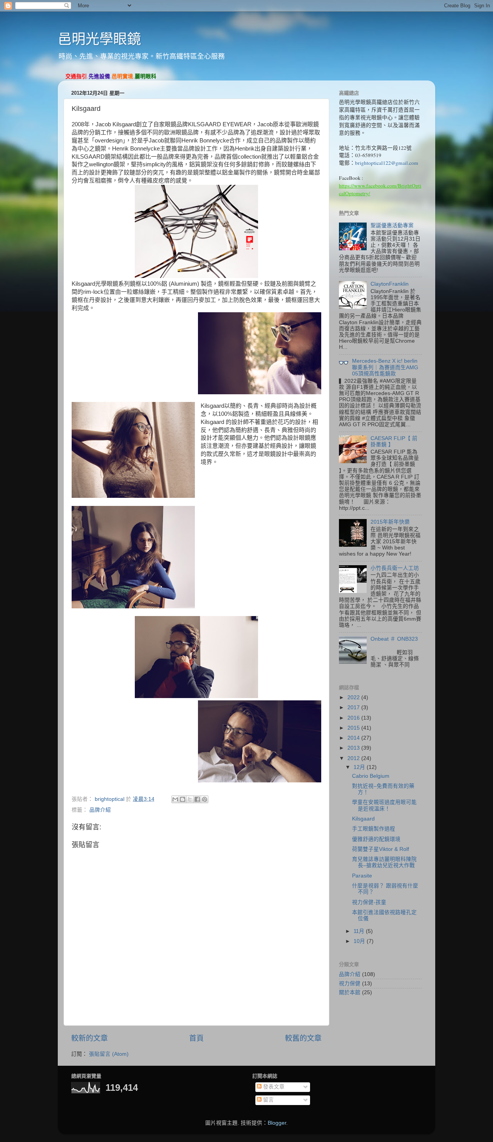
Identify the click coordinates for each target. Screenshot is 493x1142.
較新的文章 (89, 1038)
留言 (268, 1100)
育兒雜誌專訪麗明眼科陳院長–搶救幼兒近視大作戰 (384, 862)
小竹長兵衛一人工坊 (395, 568)
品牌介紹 (100, 810)
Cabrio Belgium (370, 776)
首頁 (196, 1038)
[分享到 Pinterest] (204, 799)
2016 (354, 718)
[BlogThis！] (182, 799)
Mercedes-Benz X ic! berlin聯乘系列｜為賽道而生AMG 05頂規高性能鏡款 (385, 367)
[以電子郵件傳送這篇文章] (175, 799)
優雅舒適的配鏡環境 (376, 839)
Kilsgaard (363, 819)
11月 (360, 931)
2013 (354, 748)
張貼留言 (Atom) (109, 1054)
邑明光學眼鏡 (99, 39)
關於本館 (350, 992)
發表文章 (273, 1087)
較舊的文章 (303, 1038)
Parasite (362, 876)
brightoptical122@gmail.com (386, 162)
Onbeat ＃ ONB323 (394, 639)
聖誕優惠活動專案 (392, 225)
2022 (354, 697)
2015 (354, 728)
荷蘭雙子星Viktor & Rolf (380, 849)
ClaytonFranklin (390, 284)
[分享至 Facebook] (197, 799)
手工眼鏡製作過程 (373, 829)
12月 (360, 767)
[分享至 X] (190, 799)
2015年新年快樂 (390, 522)
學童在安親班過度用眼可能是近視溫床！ (384, 805)
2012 (354, 758)
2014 (354, 738)
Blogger (277, 1123)
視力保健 (350, 983)
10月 (360, 941)
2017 (354, 707)
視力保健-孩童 (369, 902)
